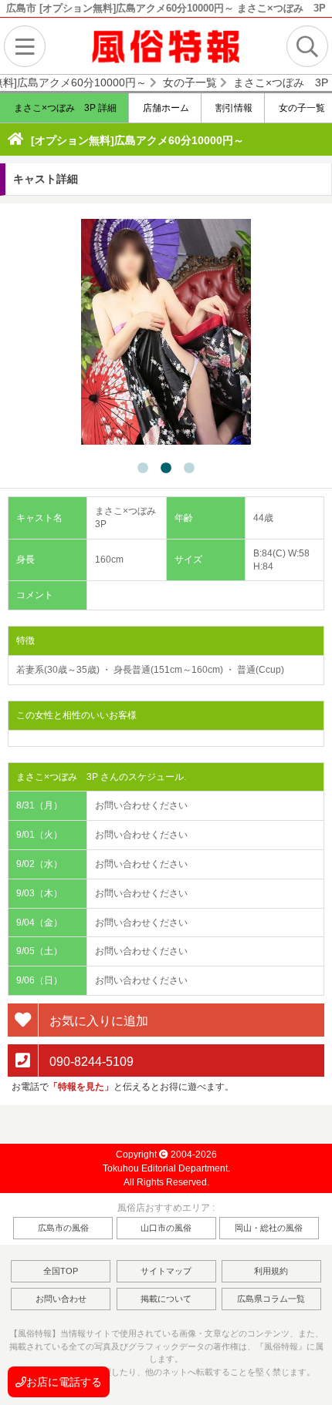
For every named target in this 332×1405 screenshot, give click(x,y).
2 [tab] (166, 468)
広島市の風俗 (63, 1227)
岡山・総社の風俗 (269, 1227)
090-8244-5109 (90, 1060)
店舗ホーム (165, 108)
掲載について (166, 1298)
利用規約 (271, 1271)
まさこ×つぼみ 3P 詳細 (64, 108)
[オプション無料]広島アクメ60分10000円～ (137, 140)
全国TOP (60, 1271)
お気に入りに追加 (97, 1020)
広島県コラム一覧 (271, 1298)
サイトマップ (166, 1271)
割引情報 (232, 108)
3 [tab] (189, 468)
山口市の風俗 (166, 1227)
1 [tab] (143, 468)
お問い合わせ (61, 1298)
